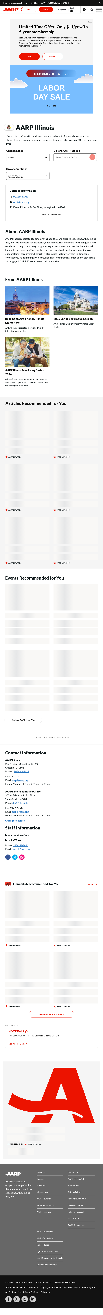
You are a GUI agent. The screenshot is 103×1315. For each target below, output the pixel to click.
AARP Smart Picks (45, 1205)
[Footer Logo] (18, 1174)
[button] (91, 9)
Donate (40, 1179)
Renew (52, 56)
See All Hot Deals (17, 1043)
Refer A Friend (74, 1192)
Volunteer (41, 1185)
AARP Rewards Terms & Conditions (21, 1287)
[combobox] (75, 157)
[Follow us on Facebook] (8, 857)
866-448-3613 (19, 197)
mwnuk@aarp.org (21, 849)
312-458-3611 (20, 845)
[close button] (90, 22)
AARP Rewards (44, 1198)
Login (72, 8)
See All (91, 884)
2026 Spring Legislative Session (73, 318)
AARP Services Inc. (76, 1225)
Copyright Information (51, 1287)
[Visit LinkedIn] (33, 1299)
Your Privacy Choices (28, 1292)
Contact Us (73, 1172)
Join (29, 56)
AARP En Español (76, 1179)
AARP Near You (44, 1211)
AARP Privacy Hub (24, 1282)
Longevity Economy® (47, 1264)
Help (84, 9)
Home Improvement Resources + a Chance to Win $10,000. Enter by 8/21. (35, 3)
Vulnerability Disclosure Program (79, 1287)
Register (62, 9)
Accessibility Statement (65, 1282)
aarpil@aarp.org (20, 202)
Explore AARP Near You (67, 150)
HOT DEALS (16, 1031)
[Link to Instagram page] (22, 857)
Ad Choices (10, 1292)
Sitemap (9, 1282)
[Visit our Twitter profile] (15, 857)
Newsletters (73, 1185)
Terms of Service (43, 1282)
